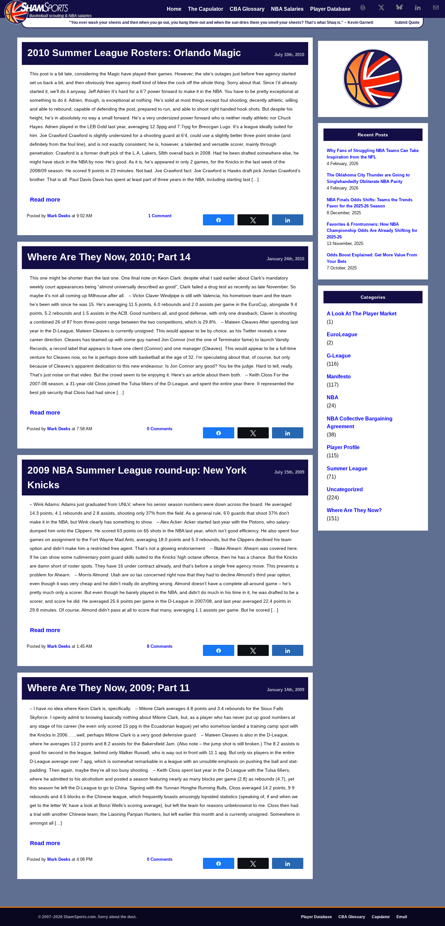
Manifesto (339, 376)
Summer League (347, 468)
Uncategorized (345, 489)
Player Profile (343, 447)
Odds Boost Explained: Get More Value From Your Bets (372, 258)
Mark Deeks (58, 215)
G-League (339, 355)
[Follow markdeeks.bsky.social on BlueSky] (399, 7)
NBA (332, 397)
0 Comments (159, 428)
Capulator (381, 917)
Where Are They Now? (354, 510)
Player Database (330, 9)
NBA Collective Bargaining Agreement (360, 422)
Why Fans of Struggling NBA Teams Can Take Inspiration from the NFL (373, 153)
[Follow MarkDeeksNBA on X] (381, 7)
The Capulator (205, 9)
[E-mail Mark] (436, 7)
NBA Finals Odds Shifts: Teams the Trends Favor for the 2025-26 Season (369, 203)
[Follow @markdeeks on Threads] (363, 7)
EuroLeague (342, 334)
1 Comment (159, 215)
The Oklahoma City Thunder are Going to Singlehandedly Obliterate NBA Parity (368, 178)
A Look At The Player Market (361, 313)
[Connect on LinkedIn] (417, 7)
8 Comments (159, 646)
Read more (45, 199)
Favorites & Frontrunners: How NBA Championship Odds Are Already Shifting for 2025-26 (372, 230)
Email (401, 917)
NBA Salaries (287, 9)
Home (174, 9)
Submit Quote (407, 22)
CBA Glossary (247, 9)
